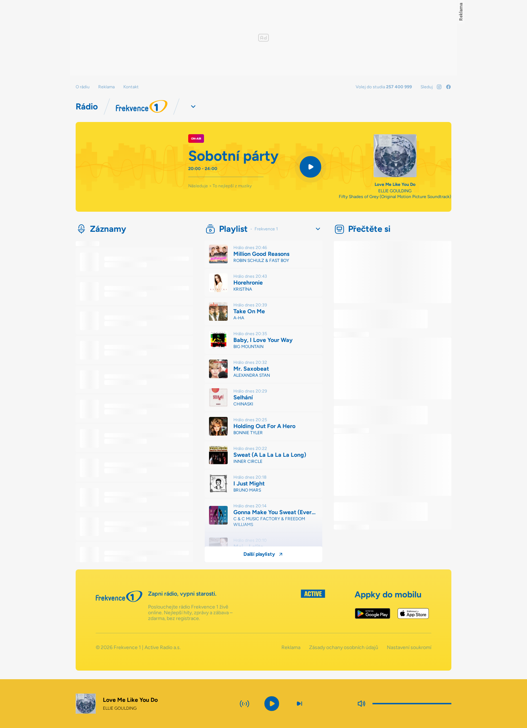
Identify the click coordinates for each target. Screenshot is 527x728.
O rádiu (83, 86)
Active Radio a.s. (162, 647)
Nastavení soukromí (409, 647)
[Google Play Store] (373, 613)
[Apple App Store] (413, 613)
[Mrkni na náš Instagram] (439, 87)
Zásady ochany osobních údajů (343, 647)
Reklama (106, 86)
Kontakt (131, 86)
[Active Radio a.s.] (313, 605)
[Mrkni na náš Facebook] (448, 87)
